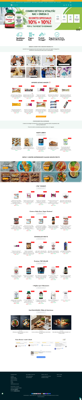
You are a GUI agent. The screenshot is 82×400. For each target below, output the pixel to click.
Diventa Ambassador (29, 376)
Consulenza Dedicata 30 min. (46, 376)
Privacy (12, 381)
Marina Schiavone (33, 345)
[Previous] (77, 30)
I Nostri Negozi (59, 376)
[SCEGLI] (20, 166)
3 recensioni (58, 345)
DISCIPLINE (45, 2)
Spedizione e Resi (13, 377)
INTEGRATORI (13, 2)
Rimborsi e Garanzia (14, 380)
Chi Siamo (12, 376)
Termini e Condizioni (14, 378)
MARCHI (55, 2)
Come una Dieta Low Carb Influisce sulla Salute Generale (41, 333)
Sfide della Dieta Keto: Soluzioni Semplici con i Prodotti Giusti (61, 333)
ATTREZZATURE (50, 2)
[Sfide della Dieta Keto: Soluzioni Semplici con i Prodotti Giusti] (61, 322)
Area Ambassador (29, 377)
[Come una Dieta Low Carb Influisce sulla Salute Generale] (41, 322)
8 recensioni (19, 345)
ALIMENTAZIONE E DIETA (19, 2)
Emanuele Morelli (46, 348)
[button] (16, 346)
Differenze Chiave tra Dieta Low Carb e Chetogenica (20, 333)
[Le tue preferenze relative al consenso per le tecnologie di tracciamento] (80, 399)
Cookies (12, 382)
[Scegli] (20, 177)
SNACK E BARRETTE (35, 2)
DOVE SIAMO (59, 2)
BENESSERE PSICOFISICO (27, 2)
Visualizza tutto (41, 116)
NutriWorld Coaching (44, 377)
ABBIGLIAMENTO (40, 2)
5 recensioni (45, 349)
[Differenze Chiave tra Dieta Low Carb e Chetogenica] (20, 322)
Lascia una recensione (41, 357)
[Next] (79, 30)
